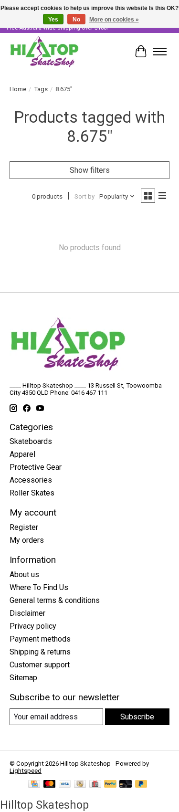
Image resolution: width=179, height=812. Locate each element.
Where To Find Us (39, 587)
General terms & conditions (55, 600)
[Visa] (65, 784)
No (76, 19)
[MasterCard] (49, 784)
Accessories (31, 480)
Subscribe (137, 716)
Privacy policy (33, 626)
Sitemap (23, 677)
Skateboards (31, 441)
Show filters (90, 170)
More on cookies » (114, 19)
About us (24, 574)
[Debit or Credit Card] (125, 784)
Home (18, 89)
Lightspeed (26, 770)
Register (24, 527)
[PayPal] (110, 784)
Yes (53, 19)
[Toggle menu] (159, 51)
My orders (27, 540)
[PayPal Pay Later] (141, 784)
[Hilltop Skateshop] (44, 51)
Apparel (22, 454)
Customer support (40, 664)
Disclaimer (27, 613)
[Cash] (80, 784)
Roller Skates (32, 492)
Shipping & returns (40, 651)
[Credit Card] (34, 784)
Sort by (84, 196)
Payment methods (40, 638)
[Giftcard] (95, 784)
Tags (41, 89)
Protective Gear (36, 467)
